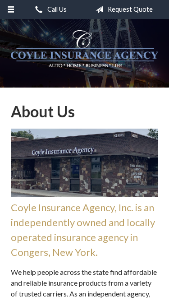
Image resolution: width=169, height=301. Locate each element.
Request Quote (129, 9)
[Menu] (11, 9)
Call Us (56, 9)
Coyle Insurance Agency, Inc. (84, 48)
